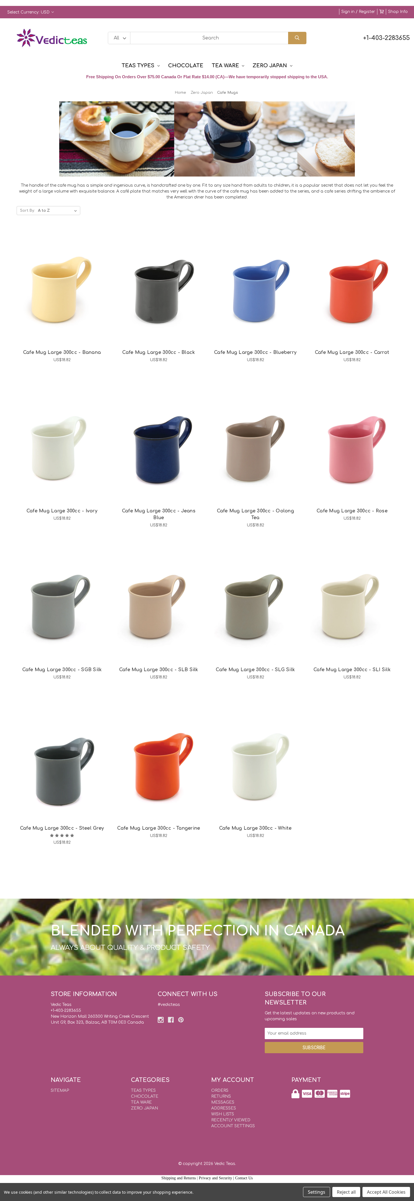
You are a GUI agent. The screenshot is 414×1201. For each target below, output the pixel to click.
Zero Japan (270, 65)
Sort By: (27, 211)
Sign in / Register (358, 12)
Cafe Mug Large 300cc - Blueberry (255, 352)
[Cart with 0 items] (381, 12)
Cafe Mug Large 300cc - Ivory (61, 511)
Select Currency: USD (29, 12)
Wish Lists (222, 1114)
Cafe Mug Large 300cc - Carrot (352, 352)
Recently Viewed (230, 1120)
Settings (316, 1192)
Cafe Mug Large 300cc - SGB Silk (62, 669)
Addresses (223, 1108)
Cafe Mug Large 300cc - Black (158, 352)
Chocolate (185, 65)
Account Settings (233, 1126)
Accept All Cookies (386, 1192)
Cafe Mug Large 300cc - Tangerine (158, 828)
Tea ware (225, 65)
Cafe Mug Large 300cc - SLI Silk (352, 669)
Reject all (346, 1192)
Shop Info (398, 12)
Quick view (55, 284)
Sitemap (60, 1090)
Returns (221, 1096)
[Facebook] (171, 1020)
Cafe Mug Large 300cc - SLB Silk (158, 669)
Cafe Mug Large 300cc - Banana (62, 352)
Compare (69, 284)
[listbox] (58, 210)
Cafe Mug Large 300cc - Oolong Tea (255, 514)
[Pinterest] (181, 1020)
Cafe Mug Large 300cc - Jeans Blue (158, 514)
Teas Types (138, 65)
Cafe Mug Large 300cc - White (255, 828)
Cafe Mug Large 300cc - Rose (352, 511)
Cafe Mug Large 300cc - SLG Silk (255, 669)
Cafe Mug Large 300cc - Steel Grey (62, 828)
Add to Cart (65, 299)
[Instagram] (161, 1020)
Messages (222, 1102)
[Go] (297, 38)
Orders (219, 1090)
